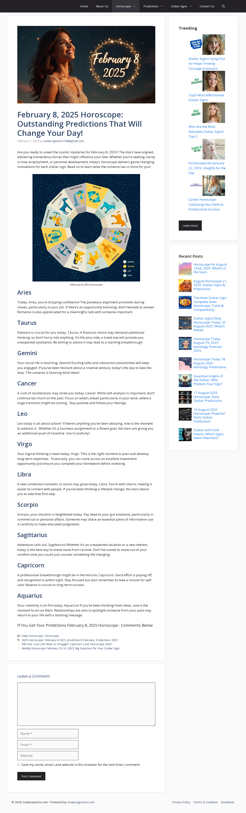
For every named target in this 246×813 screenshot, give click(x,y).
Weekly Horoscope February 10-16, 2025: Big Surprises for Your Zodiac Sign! (71, 648)
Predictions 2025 (106, 640)
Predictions (150, 6)
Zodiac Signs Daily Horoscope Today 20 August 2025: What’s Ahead (209, 324)
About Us (102, 6)
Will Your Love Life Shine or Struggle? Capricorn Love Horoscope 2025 (66, 644)
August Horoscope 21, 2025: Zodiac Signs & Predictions (210, 285)
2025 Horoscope (32, 640)
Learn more (190, 225)
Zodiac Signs (179, 6)
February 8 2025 (55, 640)
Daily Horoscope (32, 636)
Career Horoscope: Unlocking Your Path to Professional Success (206, 204)
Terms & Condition (205, 802)
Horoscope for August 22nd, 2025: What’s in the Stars (210, 268)
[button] (223, 6)
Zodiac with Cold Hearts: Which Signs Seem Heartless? (209, 434)
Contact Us (207, 6)
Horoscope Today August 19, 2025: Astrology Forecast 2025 (208, 345)
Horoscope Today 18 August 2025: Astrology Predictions (210, 363)
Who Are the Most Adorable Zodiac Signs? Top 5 (206, 131)
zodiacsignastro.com (81, 802)
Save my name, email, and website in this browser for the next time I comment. (81, 764)
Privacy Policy (181, 802)
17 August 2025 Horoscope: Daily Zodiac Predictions (208, 396)
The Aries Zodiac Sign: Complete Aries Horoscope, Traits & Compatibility (210, 303)
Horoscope (123, 6)
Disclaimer (227, 802)
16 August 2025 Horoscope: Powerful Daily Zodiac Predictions (209, 415)
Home (84, 6)
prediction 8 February (81, 640)
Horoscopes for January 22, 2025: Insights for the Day (207, 168)
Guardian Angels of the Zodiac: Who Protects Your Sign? (208, 380)
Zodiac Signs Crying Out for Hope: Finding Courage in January (207, 63)
